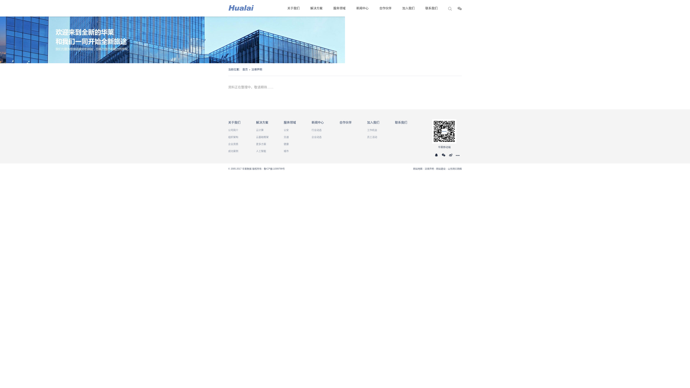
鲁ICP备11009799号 (274, 168)
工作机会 (372, 130)
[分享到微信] (445, 156)
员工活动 (372, 137)
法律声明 (256, 69)
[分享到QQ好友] (438, 156)
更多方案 (261, 144)
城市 (286, 151)
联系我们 (431, 8)
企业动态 (317, 137)
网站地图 (418, 168)
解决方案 (316, 8)
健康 (286, 144)
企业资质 (233, 144)
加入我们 (408, 8)
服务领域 (339, 8)
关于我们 (293, 8)
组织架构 (233, 137)
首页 (245, 69)
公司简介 (233, 130)
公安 (286, 130)
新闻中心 (362, 8)
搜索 (450, 9)
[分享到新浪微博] (452, 156)
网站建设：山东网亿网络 (449, 168)
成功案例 (233, 151)
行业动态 (317, 130)
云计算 (260, 130)
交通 (286, 137)
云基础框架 (262, 137)
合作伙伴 (385, 8)
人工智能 (261, 151)
